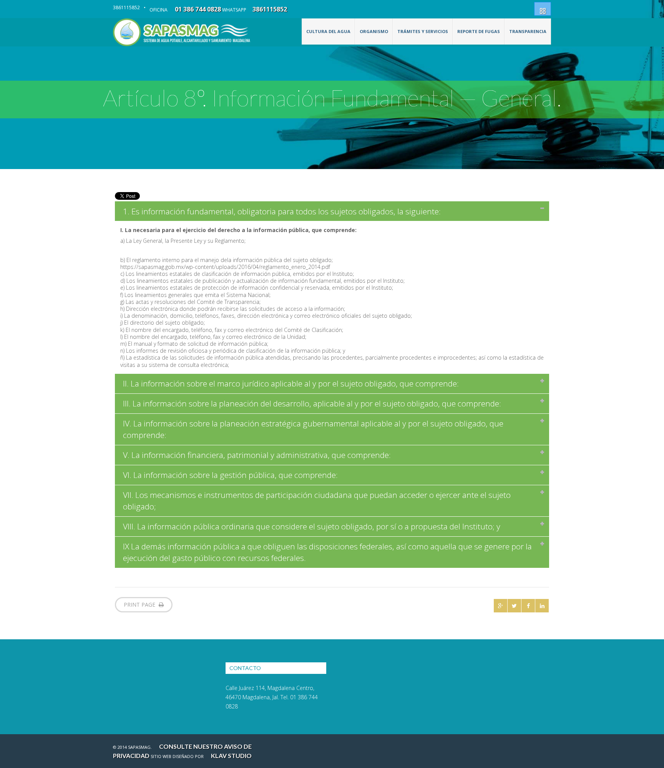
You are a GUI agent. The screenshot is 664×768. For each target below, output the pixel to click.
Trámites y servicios (422, 31)
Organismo (374, 31)
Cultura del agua (328, 31)
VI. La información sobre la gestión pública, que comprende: (230, 474)
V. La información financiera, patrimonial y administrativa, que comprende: (257, 455)
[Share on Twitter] (514, 605)
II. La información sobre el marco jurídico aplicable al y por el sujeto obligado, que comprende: (291, 383)
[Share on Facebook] (528, 605)
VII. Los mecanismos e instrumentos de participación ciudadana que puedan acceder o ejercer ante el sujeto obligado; (317, 500)
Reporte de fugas (478, 31)
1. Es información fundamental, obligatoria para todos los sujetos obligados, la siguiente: (282, 211)
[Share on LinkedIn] (542, 605)
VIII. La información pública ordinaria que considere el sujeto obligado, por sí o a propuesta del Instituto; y (311, 526)
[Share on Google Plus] (500, 605)
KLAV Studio (231, 755)
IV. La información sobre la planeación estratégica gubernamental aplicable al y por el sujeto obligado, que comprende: (313, 429)
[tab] (332, 211)
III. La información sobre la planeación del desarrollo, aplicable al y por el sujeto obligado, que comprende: (312, 403)
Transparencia (527, 31)
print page (140, 604)
